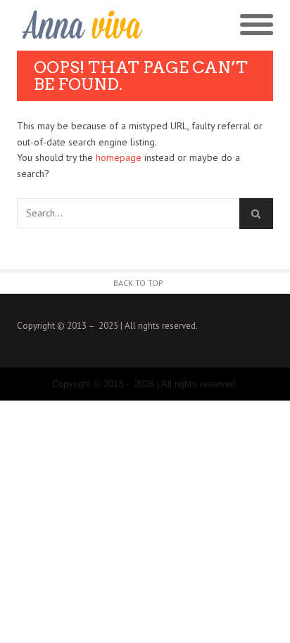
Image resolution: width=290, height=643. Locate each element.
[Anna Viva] (81, 25)
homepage (118, 157)
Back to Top (138, 283)
